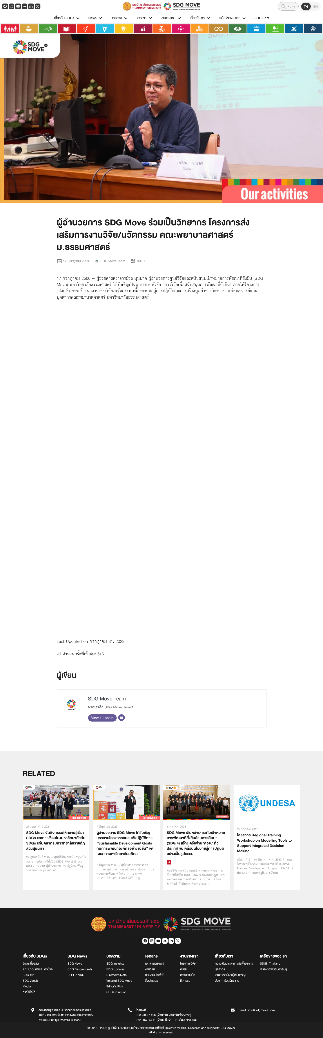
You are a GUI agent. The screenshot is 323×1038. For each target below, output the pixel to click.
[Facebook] (5, 6)
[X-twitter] (37, 6)
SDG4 (169, 862)
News (92, 18)
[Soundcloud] (24, 6)
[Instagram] (12, 6)
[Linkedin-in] (31, 6)
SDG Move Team (107, 698)
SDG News (77, 956)
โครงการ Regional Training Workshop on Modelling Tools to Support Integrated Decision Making (264, 843)
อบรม (141, 261)
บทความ (116, 18)
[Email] (121, 717)
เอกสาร (141, 18)
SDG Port (261, 18)
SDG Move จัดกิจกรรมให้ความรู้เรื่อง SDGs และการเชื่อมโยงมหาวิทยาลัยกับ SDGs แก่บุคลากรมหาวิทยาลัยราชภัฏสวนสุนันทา (55, 841)
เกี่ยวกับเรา (197, 18)
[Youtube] (18, 6)
